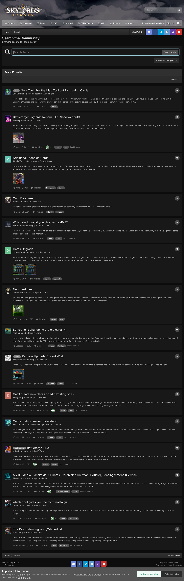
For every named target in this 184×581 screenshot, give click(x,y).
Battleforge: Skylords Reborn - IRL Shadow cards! (46, 117)
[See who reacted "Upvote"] (47, 147)
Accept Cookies (150, 574)
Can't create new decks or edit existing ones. (43, 394)
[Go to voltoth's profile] (8, 449)
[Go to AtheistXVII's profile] (8, 159)
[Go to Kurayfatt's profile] (8, 395)
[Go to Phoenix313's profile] (8, 476)
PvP (40, 532)
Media (38, 120)
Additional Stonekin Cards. (31, 158)
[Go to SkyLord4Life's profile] (8, 92)
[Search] (179, 10)
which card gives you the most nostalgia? (41, 502)
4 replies (39, 212)
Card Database (23, 198)
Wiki (102, 23)
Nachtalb (17, 532)
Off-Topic (40, 451)
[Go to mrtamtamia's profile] (8, 503)
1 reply (39, 383)
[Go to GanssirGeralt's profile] (8, 250)
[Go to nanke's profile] (8, 331)
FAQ (55, 23)
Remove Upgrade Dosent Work (43, 356)
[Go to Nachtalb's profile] (8, 531)
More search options (167, 61)
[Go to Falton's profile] (8, 118)
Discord (69, 23)
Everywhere (168, 10)
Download (27, 23)
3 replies (38, 147)
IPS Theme (6, 562)
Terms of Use (24, 577)
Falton (16, 120)
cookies (20, 574)
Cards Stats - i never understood (35, 421)
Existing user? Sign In (152, 23)
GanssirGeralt (19, 252)
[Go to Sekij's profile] (8, 422)
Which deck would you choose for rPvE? (40, 222)
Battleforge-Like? (38, 448)
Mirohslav (17, 359)
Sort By (174, 79)
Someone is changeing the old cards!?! (39, 329)
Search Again (170, 52)
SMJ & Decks (86, 23)
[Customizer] (179, 23)
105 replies (42, 518)
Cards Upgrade (23, 249)
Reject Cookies (171, 574)
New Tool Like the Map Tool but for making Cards (54, 90)
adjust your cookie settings (88, 574)
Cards (39, 201)
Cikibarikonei (19, 292)
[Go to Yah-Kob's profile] (8, 224)
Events (116, 23)
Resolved (46, 252)
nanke (16, 333)
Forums (11, 23)
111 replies (43, 545)
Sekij (15, 424)
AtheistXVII (18, 161)
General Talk (43, 225)
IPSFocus (17, 562)
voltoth (16, 451)
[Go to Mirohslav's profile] (8, 358)
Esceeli (16, 201)
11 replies (39, 437)
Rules (42, 23)
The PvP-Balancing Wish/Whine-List (37, 529)
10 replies (43, 410)
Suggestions (48, 93)
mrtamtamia (18, 505)
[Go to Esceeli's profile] (8, 200)
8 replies (39, 238)
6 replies (36, 279)
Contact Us (9, 565)
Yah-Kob (17, 225)
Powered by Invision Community (169, 565)
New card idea (22, 289)
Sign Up (170, 23)
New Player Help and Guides (47, 424)
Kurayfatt (17, 397)
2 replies (43, 106)
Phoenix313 (18, 478)
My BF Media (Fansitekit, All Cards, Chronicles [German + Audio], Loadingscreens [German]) (76, 475)
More (130, 23)
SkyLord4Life (19, 93)
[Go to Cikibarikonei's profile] (8, 291)
